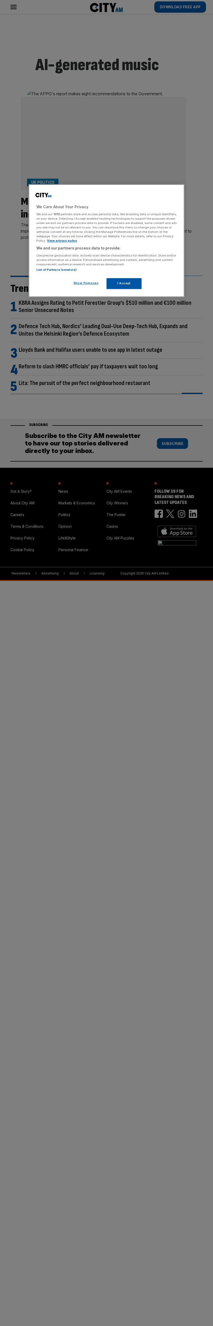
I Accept (124, 283)
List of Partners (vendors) (56, 270)
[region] (106, 240)
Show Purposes (86, 283)
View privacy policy (62, 241)
